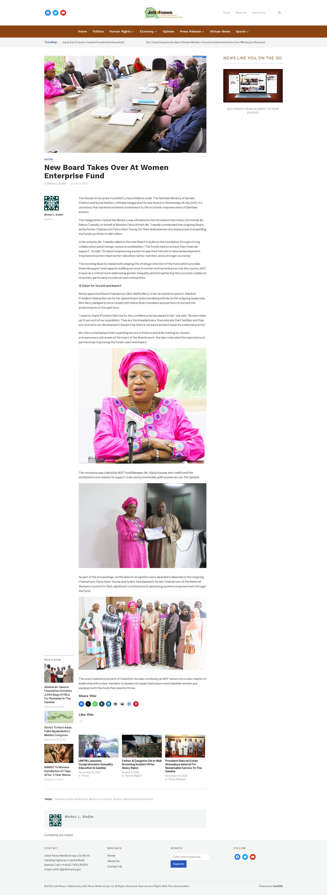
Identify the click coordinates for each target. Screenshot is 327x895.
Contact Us (258, 12)
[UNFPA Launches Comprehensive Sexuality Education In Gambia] (99, 746)
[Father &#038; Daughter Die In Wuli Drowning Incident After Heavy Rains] (142, 746)
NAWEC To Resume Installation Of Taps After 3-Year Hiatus (57, 771)
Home (226, 12)
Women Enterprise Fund (138, 799)
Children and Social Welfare (71, 799)
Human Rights (120, 31)
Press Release (190, 31)
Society (117, 799)
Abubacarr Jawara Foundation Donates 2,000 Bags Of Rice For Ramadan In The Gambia (58, 694)
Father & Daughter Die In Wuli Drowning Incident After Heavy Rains (142, 764)
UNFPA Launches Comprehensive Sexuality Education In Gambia (96, 764)
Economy (147, 31)
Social (48, 159)
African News (220, 31)
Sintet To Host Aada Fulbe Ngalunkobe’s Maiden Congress (58, 731)
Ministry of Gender (100, 799)
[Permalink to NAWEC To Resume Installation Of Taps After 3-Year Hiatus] (58, 753)
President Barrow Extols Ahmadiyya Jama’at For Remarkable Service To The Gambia (183, 766)
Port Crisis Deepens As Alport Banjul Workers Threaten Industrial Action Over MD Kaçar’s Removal (171, 42)
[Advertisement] (252, 152)
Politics (98, 31)
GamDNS (278, 886)
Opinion (168, 31)
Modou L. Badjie (56, 183)
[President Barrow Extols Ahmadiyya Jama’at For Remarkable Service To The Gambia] (185, 746)
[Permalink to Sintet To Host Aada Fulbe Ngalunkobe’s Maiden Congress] (58, 717)
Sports (241, 31)
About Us (241, 12)
